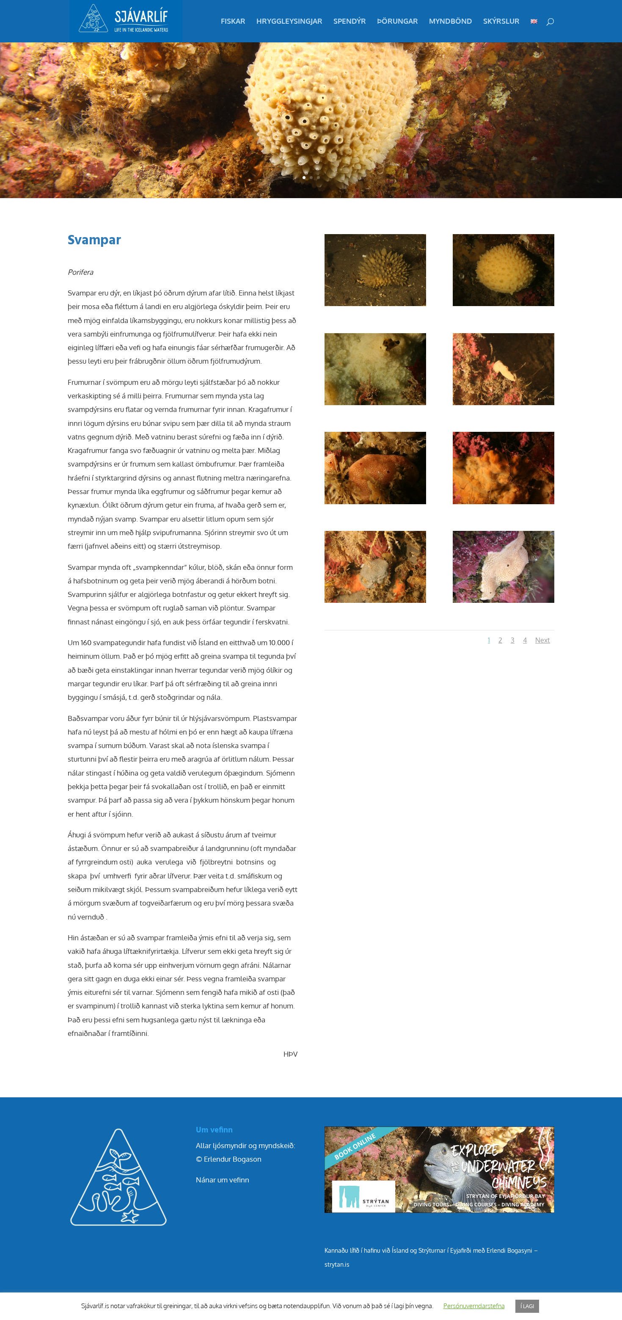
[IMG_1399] (503, 504)
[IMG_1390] (503, 404)
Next (542, 640)
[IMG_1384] (375, 305)
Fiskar (233, 21)
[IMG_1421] (503, 602)
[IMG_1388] (375, 404)
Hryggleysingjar (289, 21)
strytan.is (337, 1264)
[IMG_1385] (503, 305)
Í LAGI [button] (527, 1306)
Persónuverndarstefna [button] (474, 1306)
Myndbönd (450, 21)
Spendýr (349, 21)
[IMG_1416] (375, 602)
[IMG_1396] (375, 504)
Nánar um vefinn (222, 1179)
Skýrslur (501, 21)
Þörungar (397, 21)
